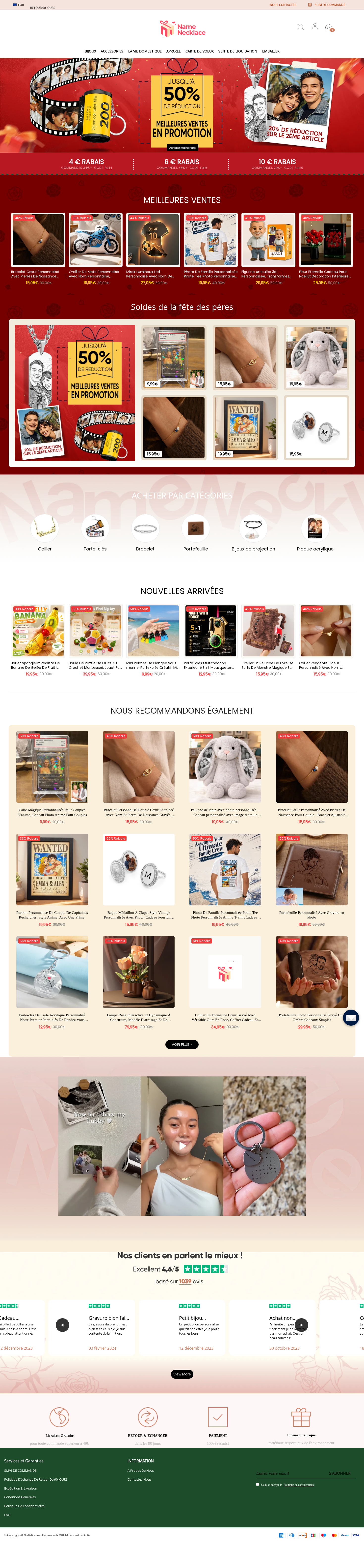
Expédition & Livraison (20, 1488)
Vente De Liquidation (237, 51)
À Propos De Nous (141, 1470)
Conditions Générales (20, 1497)
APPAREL (173, 51)
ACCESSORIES (112, 51)
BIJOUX (90, 51)
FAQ (7, 1515)
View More (182, 1374)
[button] (62, 1325)
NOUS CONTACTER (283, 5)
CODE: (103, 167)
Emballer (271, 51)
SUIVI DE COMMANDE (20, 1470)
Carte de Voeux (199, 51)
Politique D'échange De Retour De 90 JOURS (36, 1479)
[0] (328, 27)
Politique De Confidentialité (24, 1506)
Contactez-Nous (139, 1479)
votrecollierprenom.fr (45, 1535)
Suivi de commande (330, 5)
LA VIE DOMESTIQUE (145, 51)
